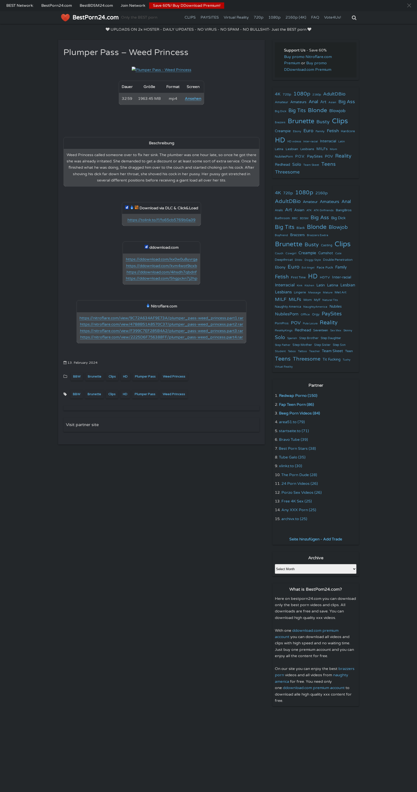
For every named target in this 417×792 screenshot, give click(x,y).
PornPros (282, 323)
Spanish (292, 338)
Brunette (94, 376)
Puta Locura (310, 323)
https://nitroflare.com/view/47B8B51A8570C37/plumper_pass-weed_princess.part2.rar (161, 324)
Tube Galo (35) (292, 457)
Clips (112, 376)
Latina (279, 149)
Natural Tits (330, 300)
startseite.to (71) (294, 431)
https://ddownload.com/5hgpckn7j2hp (161, 278)
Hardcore (348, 131)
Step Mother (302, 345)
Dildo (298, 260)
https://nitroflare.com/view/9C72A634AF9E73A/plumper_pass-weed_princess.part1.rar (161, 318)
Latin (341, 141)
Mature (328, 292)
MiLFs (295, 299)
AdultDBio (334, 94)
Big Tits (297, 111)
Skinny (347, 330)
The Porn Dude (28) (299, 474)
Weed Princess (174, 376)
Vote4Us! (332, 17)
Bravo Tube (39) (293, 439)
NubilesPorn (284, 157)
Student (280, 351)
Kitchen (309, 285)
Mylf (317, 300)
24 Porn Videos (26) (299, 483)
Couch (279, 253)
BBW (77, 376)
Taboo (292, 351)
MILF (280, 299)
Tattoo (302, 351)
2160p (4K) (295, 17)
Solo (296, 164)
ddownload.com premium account (314, 687)
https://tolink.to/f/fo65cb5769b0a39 (161, 220)
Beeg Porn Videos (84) (299, 413)
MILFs (322, 149)
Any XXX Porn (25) (298, 510)
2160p (317, 94)
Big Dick (280, 111)
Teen (349, 351)
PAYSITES (210, 17)
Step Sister (322, 345)
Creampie (283, 131)
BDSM (304, 218)
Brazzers (280, 122)
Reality (343, 156)
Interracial (328, 141)
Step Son (339, 345)
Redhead (282, 164)
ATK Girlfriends (324, 210)
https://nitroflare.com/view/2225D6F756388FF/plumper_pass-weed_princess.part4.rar (161, 337)
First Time (298, 277)
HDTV (325, 277)
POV (329, 156)
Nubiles (335, 307)
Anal (313, 101)
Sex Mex (335, 330)
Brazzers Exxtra (317, 235)
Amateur (281, 102)
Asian (332, 102)
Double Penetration (338, 260)
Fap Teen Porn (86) (296, 404)
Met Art (340, 292)
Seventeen (320, 330)
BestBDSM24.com (96, 5)
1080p (274, 17)
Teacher (314, 351)
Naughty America (288, 307)
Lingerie (300, 292)
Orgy (316, 314)
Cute (338, 253)
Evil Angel (308, 267)
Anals (279, 210)
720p (259, 17)
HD (125, 376)
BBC (295, 218)
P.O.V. (300, 156)
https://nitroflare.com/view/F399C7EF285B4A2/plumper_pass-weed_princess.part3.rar (161, 330)
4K (277, 94)
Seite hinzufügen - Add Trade (315, 539)
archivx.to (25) (294, 518)
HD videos (294, 141)
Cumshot (325, 253)
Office (305, 314)
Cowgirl (290, 253)
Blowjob (337, 110)
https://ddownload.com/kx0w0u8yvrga (161, 259)
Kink (299, 285)
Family (320, 131)
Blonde (317, 110)
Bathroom (282, 218)
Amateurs (298, 102)
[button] (409, 5)
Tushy (346, 359)
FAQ (315, 17)
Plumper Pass (145, 376)
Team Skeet (311, 165)
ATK (309, 210)
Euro (308, 130)
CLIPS (190, 17)
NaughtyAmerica (315, 306)
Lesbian (291, 149)
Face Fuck (325, 267)
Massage (314, 292)
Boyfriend (281, 235)
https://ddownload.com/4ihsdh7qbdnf (161, 272)
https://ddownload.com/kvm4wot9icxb (161, 265)
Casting (326, 245)
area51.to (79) (292, 422)
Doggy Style (313, 260)
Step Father (282, 345)
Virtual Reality (236, 17)
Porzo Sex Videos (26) (301, 492)
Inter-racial (310, 141)
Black (301, 228)
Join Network (133, 5)
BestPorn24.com (56, 5)
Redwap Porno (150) (298, 395)
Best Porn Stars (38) (297, 448)
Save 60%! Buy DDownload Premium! (186, 5)
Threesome (287, 172)
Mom (333, 149)
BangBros (344, 210)
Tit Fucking (332, 359)
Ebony (297, 131)
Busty (323, 122)
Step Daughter (331, 338)
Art (323, 102)
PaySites (315, 156)
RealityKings (283, 330)
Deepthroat (284, 260)
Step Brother (309, 338)
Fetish (333, 130)
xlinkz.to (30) (290, 466)
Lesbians (307, 149)
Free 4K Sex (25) (296, 501)
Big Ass (346, 102)
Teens (328, 164)
